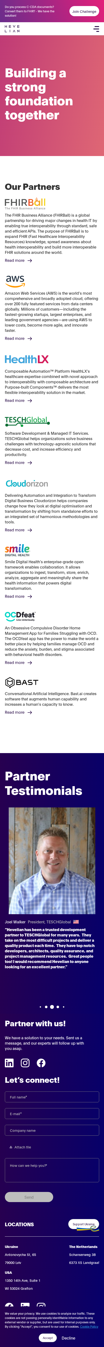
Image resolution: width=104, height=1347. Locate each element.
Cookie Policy (89, 1326)
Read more (14, 260)
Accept (48, 1338)
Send (29, 1196)
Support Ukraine (84, 1224)
